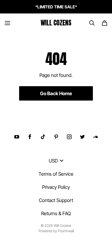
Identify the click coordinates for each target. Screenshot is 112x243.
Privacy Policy (56, 187)
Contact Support (56, 200)
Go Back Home (56, 93)
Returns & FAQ (56, 213)
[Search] (92, 23)
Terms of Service (56, 174)
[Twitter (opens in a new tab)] (82, 137)
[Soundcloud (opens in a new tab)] (95, 137)
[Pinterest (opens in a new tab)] (56, 137)
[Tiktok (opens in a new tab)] (43, 137)
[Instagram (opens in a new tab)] (69, 137)
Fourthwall (66, 231)
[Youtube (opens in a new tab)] (16, 137)
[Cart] (104, 23)
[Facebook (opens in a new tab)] (29, 137)
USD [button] (53, 161)
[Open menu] (7, 23)
